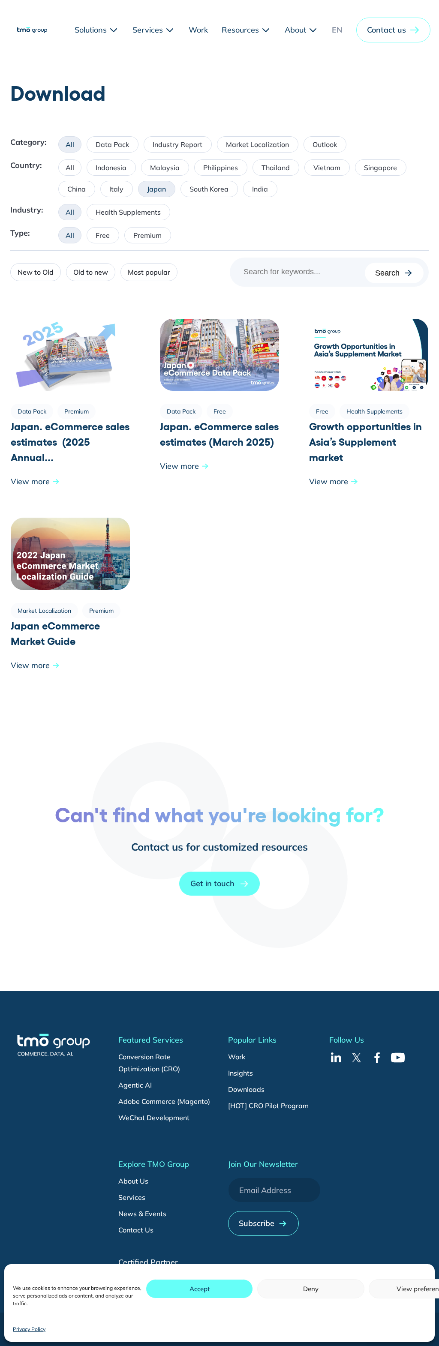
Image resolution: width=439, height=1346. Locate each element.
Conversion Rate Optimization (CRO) (149, 1062)
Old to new (90, 272)
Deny (311, 1289)
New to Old (36, 272)
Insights (240, 1073)
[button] (393, 30)
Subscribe (256, 1223)
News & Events (142, 1213)
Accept (199, 1289)
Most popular (149, 272)
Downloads (246, 1089)
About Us (133, 1181)
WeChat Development (153, 1117)
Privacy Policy (29, 1329)
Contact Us (135, 1230)
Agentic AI (135, 1085)
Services (131, 1197)
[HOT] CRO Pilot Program (268, 1105)
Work (236, 1056)
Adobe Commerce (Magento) (164, 1101)
